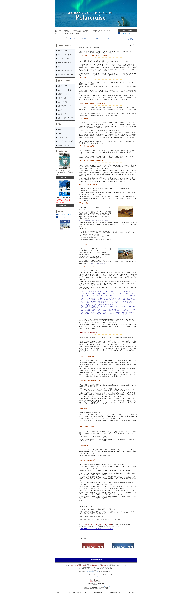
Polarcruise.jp (97, 564)
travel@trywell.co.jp (90, 571)
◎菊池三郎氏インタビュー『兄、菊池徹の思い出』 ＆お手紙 (96, 529)
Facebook (97, 571)
